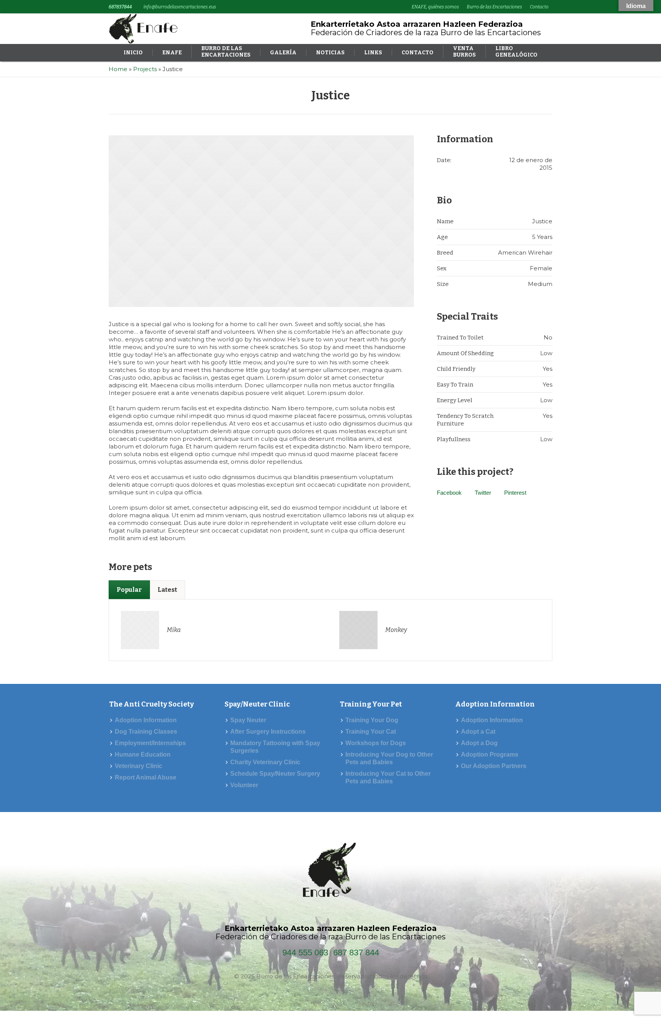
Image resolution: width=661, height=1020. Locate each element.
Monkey (396, 629)
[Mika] (140, 629)
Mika (174, 629)
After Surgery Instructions (268, 731)
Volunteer (244, 785)
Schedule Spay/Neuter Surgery (275, 773)
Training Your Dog (371, 720)
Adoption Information (146, 720)
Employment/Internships (150, 743)
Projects (145, 69)
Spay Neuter (248, 720)
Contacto (539, 7)
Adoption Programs (489, 754)
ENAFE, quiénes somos (435, 7)
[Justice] (261, 221)
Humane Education (143, 754)
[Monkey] (358, 629)
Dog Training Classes (146, 731)
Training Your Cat (370, 731)
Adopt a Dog (479, 743)
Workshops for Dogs (375, 743)
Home (118, 69)
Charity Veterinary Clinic (265, 762)
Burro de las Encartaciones (494, 7)
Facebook (449, 492)
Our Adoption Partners (493, 766)
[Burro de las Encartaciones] (330, 872)
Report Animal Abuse (145, 777)
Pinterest (515, 492)
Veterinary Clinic (138, 766)
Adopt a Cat (478, 731)
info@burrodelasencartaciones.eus (179, 7)
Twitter (483, 492)
